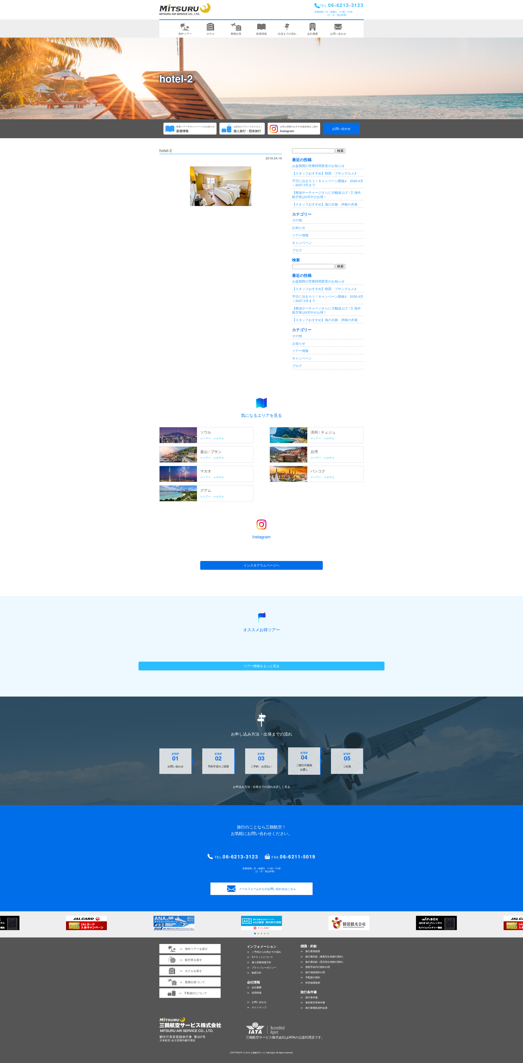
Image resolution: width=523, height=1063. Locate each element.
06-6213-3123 (240, 856)
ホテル (220, 438)
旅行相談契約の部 (315, 972)
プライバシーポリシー (264, 967)
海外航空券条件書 (315, 1002)
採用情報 (257, 992)
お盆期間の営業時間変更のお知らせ (318, 165)
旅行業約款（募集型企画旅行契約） (325, 956)
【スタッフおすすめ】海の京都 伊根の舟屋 (325, 204)
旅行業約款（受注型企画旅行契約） (325, 961)
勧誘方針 (257, 972)
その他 (297, 220)
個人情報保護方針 (261, 962)
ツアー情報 (300, 235)
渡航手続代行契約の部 (317, 966)
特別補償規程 (312, 982)
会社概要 (257, 987)
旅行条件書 (311, 997)
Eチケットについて (262, 956)
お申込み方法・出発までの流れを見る (261, 786)
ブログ (297, 250)
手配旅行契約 (312, 977)
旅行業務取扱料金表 (316, 1007)
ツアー (207, 438)
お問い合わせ (341, 128)
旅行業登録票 (312, 951)
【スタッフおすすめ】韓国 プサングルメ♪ (324, 173)
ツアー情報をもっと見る (261, 665)
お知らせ (298, 227)
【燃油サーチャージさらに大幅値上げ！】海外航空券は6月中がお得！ (326, 194)
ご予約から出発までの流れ (266, 951)
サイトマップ (259, 1007)
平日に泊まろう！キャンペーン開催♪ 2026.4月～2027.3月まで (327, 182)
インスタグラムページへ (261, 565)
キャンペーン (302, 242)
